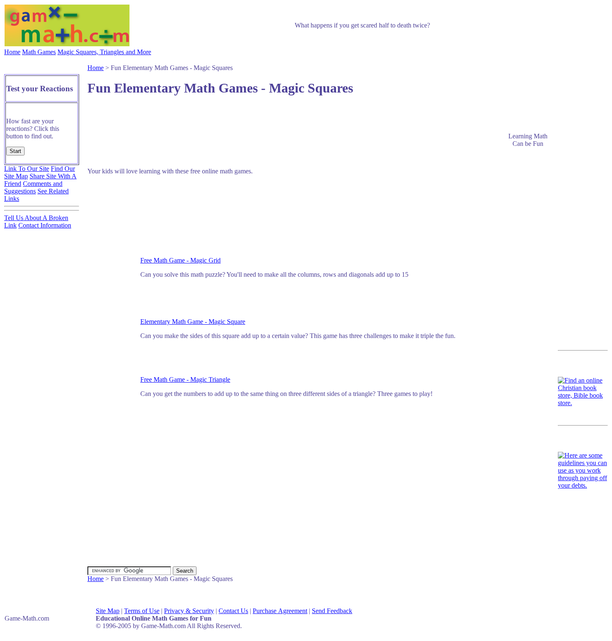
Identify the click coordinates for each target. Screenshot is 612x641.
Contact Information (44, 225)
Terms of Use (141, 610)
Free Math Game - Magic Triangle (185, 379)
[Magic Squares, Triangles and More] (527, 227)
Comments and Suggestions (33, 187)
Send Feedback (332, 610)
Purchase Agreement (280, 610)
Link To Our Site (26, 168)
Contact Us (233, 610)
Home (12, 51)
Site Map (107, 610)
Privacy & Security (189, 610)
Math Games (39, 51)
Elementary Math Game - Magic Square (192, 321)
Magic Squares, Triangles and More (104, 51)
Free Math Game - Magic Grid (180, 260)
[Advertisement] (303, 118)
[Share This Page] (535, 107)
